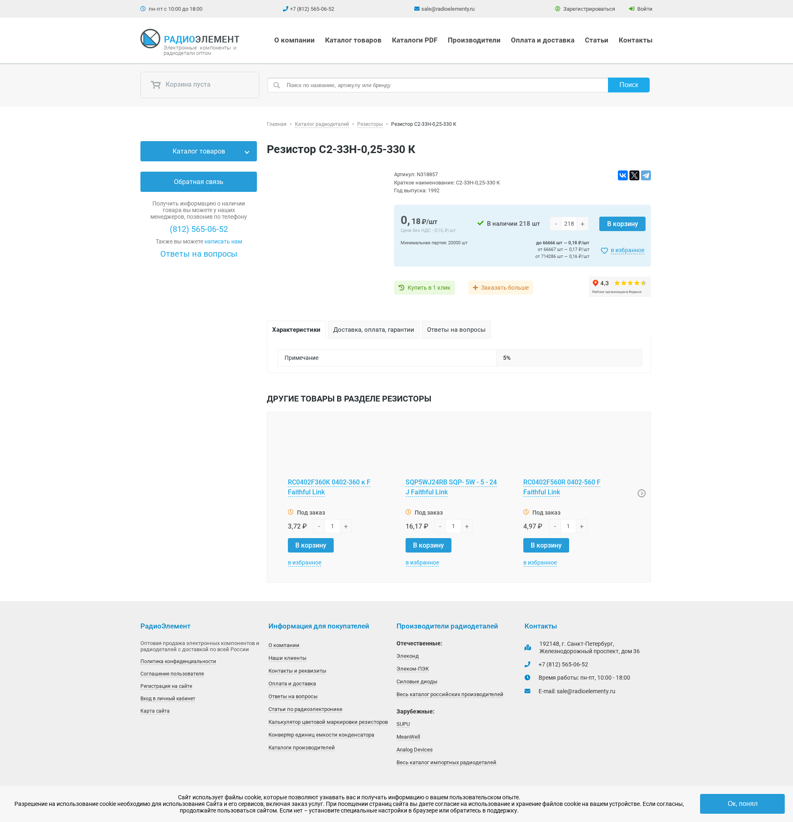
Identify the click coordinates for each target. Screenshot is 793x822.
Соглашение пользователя (172, 674)
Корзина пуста (187, 85)
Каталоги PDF (414, 40)
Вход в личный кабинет (167, 699)
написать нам (223, 241)
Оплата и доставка (543, 40)
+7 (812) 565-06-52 (312, 9)
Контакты (636, 40)
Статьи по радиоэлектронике (305, 709)
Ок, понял (742, 803)
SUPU (403, 724)
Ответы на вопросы (198, 254)
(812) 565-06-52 (199, 229)
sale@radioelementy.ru (448, 9)
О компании (294, 40)
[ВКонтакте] (623, 175)
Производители (474, 40)
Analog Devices (414, 749)
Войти (644, 9)
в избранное (627, 250)
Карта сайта (155, 711)
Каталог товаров (353, 40)
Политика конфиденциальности (178, 661)
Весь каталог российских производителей (449, 694)
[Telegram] (646, 175)
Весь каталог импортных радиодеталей (446, 762)
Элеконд (407, 656)
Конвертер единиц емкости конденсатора (321, 735)
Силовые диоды (416, 681)
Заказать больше (505, 287)
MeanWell (408, 737)
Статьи (596, 40)
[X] (634, 175)
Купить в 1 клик (429, 287)
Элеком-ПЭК (412, 669)
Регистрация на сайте (166, 686)
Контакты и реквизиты (297, 671)
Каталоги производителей (301, 747)
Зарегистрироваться (588, 9)
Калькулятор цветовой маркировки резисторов (328, 722)
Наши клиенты (287, 658)
